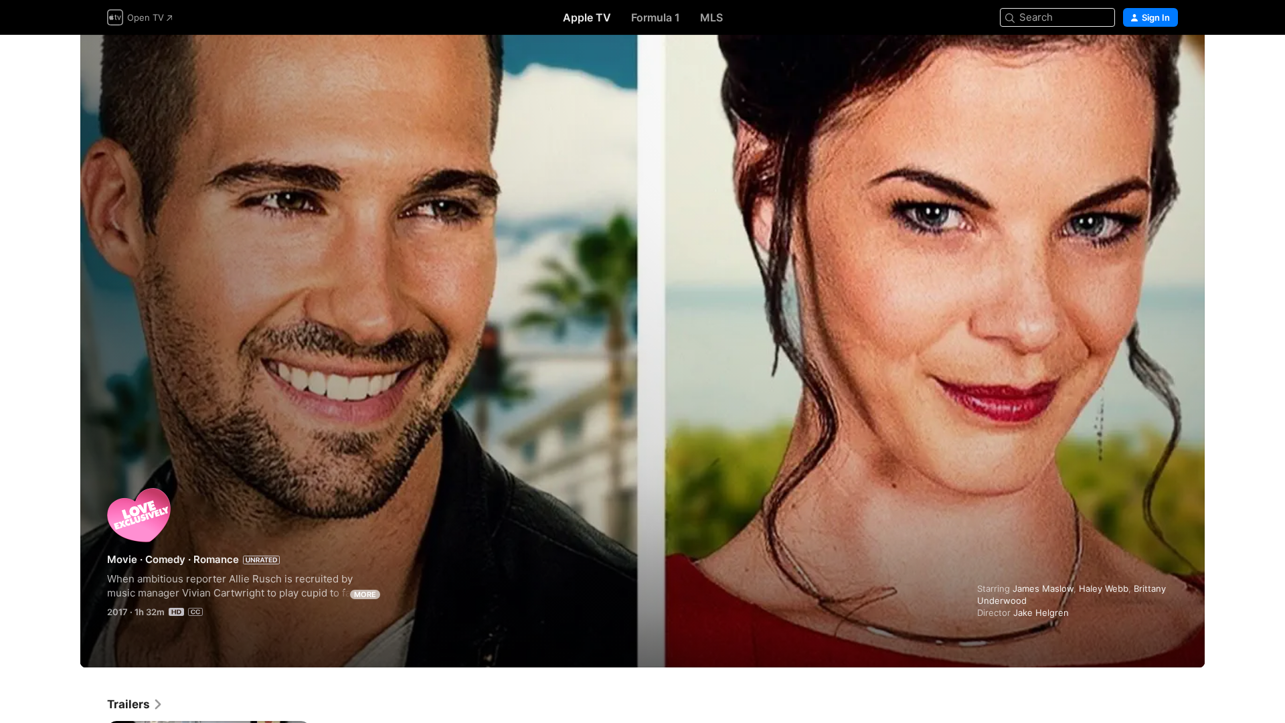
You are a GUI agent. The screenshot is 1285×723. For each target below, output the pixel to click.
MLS (711, 17)
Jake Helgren (1041, 612)
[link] (135, 704)
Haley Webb (1103, 588)
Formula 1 (655, 17)
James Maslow (1043, 588)
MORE (365, 594)
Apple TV (587, 17)
